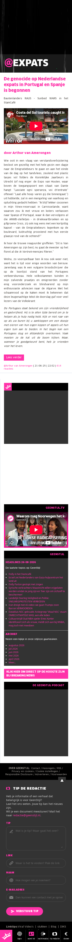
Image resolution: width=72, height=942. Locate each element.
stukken (42, 927)
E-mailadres (15, 890)
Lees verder (14, 357)
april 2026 (14, 659)
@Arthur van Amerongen (18, 366)
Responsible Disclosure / (20, 774)
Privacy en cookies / (24, 771)
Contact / (36, 768)
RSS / (60, 768)
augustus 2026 (16, 645)
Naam (10, 873)
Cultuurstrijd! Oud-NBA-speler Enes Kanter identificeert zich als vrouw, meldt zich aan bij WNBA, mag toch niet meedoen (37, 622)
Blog (53, 927)
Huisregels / (49, 768)
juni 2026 (13, 652)
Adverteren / (43, 774)
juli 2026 (13, 648)
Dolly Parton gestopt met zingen (26, 584)
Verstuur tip (27, 911)
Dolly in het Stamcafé (20, 574)
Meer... (12, 662)
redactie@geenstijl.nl (26, 815)
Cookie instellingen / (48, 771)
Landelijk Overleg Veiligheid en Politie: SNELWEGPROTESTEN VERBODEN (29, 599)
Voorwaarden (59, 774)
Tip (8, 823)
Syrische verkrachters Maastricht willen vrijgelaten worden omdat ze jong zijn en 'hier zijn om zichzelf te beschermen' (37, 591)
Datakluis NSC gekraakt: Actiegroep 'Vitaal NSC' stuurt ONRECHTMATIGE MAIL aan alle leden (37, 613)
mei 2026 (14, 655)
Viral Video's (26, 927)
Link (9, 856)
